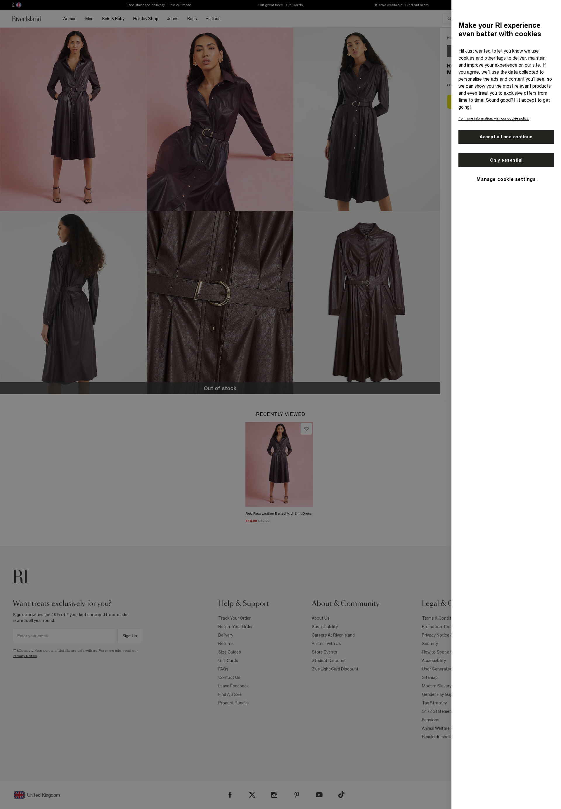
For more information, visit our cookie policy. (493, 118)
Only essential (506, 160)
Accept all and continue (506, 136)
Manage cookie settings (506, 179)
